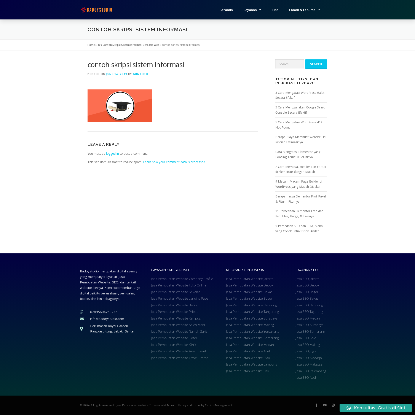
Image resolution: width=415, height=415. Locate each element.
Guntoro (140, 74)
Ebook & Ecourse (302, 10)
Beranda (226, 10)
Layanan (250, 10)
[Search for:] (289, 64)
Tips (275, 10)
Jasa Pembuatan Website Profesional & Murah (146, 405)
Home (91, 45)
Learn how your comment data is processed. (174, 162)
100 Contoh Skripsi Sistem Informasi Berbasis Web (128, 45)
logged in (112, 153)
